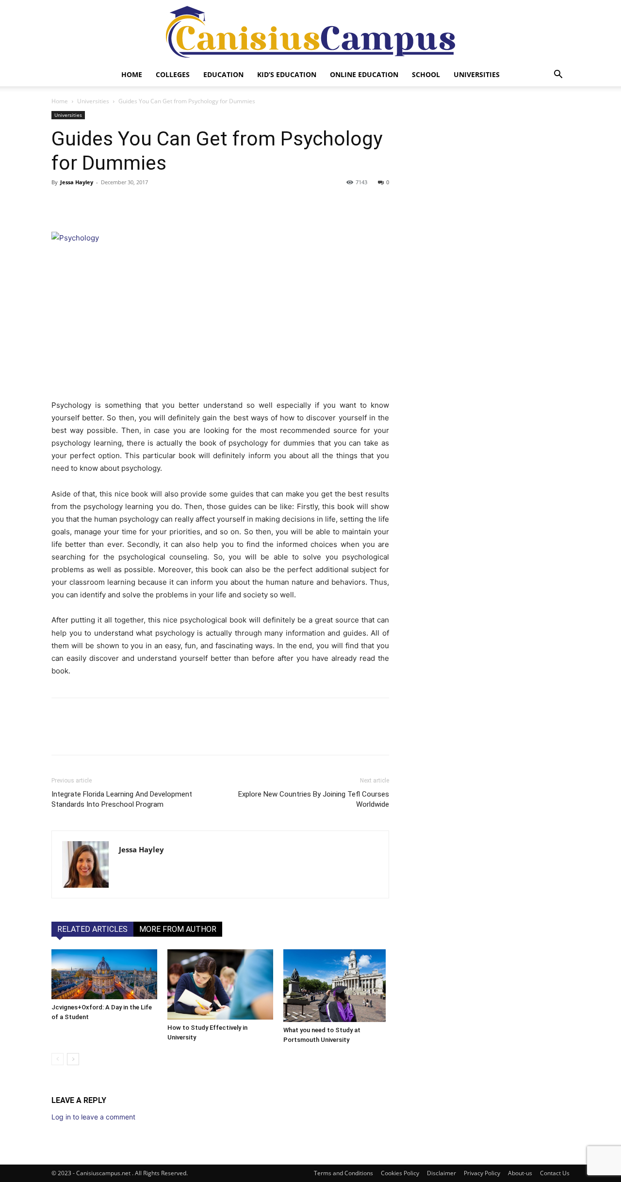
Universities (477, 74)
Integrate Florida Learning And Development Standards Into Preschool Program (121, 799)
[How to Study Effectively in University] (220, 984)
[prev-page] (57, 1059)
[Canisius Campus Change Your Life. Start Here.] (310, 32)
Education (223, 74)
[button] (558, 75)
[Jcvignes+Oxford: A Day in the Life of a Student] (104, 974)
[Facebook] (61, 204)
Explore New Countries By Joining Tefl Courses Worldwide (313, 799)
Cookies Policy (400, 1173)
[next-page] (73, 1059)
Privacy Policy (482, 1173)
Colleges (173, 74)
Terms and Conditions (343, 1173)
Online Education (364, 74)
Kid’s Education (286, 74)
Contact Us (555, 1173)
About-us (520, 1173)
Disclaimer (441, 1173)
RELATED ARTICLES (92, 929)
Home (131, 74)
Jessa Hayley (76, 182)
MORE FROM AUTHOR (177, 929)
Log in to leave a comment (93, 1117)
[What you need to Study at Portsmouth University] (336, 985)
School (426, 74)
